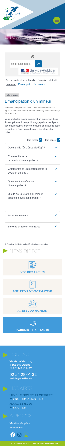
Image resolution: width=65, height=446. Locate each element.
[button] (56, 20)
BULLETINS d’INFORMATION (32, 291)
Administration (52, 443)
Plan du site (16, 427)
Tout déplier (51, 140)
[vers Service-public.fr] (38, 71)
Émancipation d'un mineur (31, 84)
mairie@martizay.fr (20, 378)
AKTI (44, 443)
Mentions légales (19, 423)
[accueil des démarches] (32, 56)
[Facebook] (12, 434)
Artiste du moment (32, 310)
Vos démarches (32, 272)
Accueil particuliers (16, 80)
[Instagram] (19, 434)
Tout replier (33, 140)
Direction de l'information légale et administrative (27, 244)
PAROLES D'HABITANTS (32, 330)
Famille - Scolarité (37, 80)
